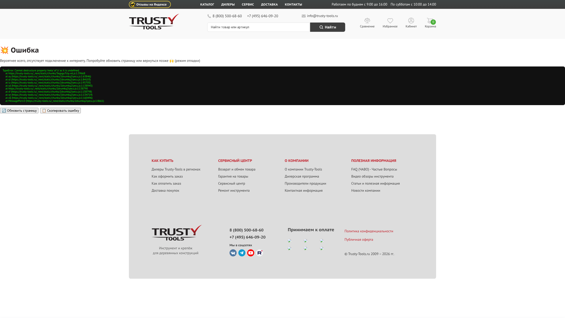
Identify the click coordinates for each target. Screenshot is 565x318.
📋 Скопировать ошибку (60, 110)
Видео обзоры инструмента (372, 176)
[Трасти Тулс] (154, 28)
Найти (330, 27)
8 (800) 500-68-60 (227, 15)
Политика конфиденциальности (369, 231)
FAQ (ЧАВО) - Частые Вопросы (374, 169)
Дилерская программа (302, 176)
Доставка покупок (165, 190)
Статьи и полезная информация (375, 183)
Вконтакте (233, 252)
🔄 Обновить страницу (19, 110)
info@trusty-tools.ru (322, 16)
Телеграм (241, 252)
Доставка (269, 4)
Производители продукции (305, 183)
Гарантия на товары (233, 176)
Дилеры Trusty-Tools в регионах (176, 169)
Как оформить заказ (167, 176)
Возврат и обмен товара (237, 169)
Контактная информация (304, 190)
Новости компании (365, 190)
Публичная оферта (359, 239)
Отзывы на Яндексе (151, 4)
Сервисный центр (231, 183)
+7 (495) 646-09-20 (262, 15)
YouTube (250, 252)
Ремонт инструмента (234, 190)
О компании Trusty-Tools (303, 169)
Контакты (293, 4)
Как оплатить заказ (166, 183)
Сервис (248, 4)
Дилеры (228, 4)
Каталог (207, 4)
